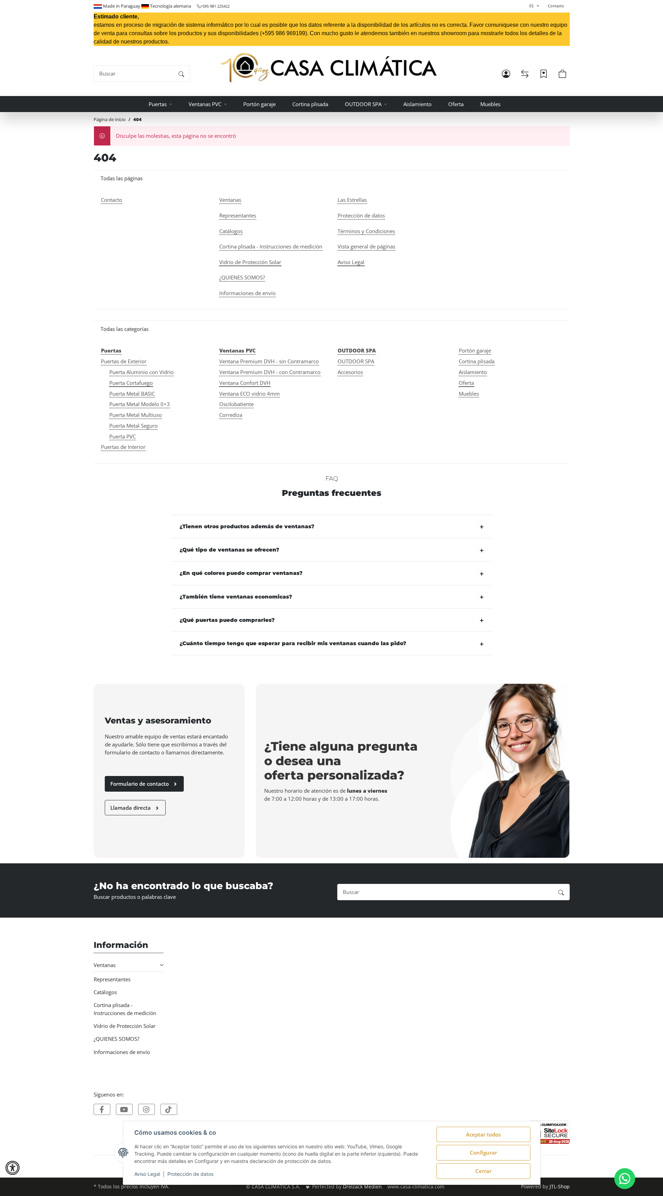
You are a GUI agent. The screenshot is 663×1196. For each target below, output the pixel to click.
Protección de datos (190, 1174)
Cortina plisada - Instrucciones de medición (125, 1008)
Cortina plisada (477, 361)
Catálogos (105, 992)
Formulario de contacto (140, 783)
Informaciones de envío (122, 1051)
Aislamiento (473, 372)
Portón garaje (475, 350)
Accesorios (350, 372)
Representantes (112, 979)
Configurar (483, 1152)
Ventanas (105, 964)
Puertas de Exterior (124, 361)
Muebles (469, 393)
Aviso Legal (147, 1174)
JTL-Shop (560, 1186)
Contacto (556, 5)
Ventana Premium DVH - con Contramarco (270, 372)
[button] (506, 73)
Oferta (466, 382)
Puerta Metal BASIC (132, 393)
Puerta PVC (122, 436)
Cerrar (483, 1170)
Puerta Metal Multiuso (135, 414)
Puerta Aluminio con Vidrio (141, 372)
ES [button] (531, 5)
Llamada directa (131, 807)
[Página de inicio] (329, 68)
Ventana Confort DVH (244, 382)
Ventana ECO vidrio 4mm (249, 393)
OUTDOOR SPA (356, 361)
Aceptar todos (483, 1134)
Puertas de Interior (123, 446)
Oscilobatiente (236, 404)
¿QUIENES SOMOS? (116, 1038)
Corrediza (230, 414)
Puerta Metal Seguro (133, 425)
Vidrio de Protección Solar (125, 1025)
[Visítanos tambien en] (102, 1109)
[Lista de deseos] (543, 73)
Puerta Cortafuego (131, 382)
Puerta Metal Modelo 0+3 (139, 404)
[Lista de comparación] (525, 73)
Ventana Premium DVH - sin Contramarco (269, 361)
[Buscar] (181, 73)
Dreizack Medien (362, 1186)
